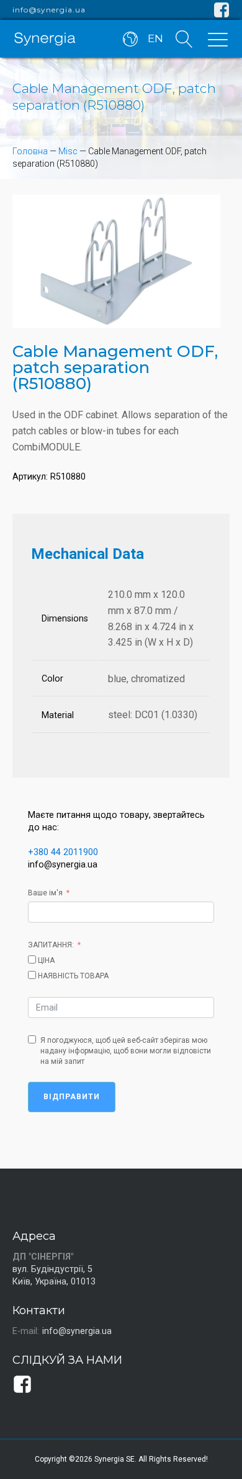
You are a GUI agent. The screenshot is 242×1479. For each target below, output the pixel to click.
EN (155, 38)
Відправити (71, 1096)
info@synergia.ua (49, 10)
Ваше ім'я (45, 893)
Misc (68, 151)
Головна (30, 151)
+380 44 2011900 (63, 852)
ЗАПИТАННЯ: (51, 945)
